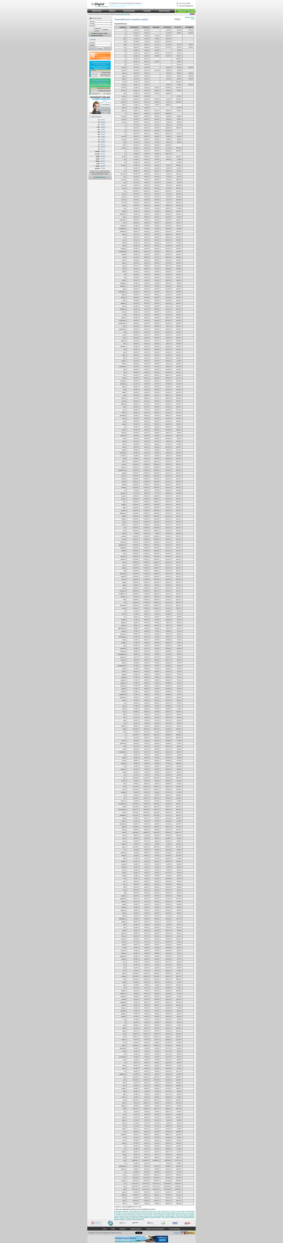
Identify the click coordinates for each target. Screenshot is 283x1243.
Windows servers (175, 1217)
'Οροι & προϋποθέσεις (174, 1228)
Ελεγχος (100, 48)
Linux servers (166, 1217)
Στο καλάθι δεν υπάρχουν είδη (186, 10)
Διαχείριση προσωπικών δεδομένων (155, 1228)
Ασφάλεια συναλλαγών (136, 1228)
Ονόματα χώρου (97, 11)
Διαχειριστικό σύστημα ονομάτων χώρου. (141, 1216)
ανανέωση (125, 1211)
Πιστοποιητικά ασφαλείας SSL (135, 1219)
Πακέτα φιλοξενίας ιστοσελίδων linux (164, 1216)
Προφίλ (113, 1228)
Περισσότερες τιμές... (100, 177)
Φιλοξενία (112, 11)
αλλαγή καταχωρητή (135, 1211)
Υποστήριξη (147, 11)
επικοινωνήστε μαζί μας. (123, 14)
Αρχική (104, 1228)
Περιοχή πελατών (164, 11)
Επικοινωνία (123, 1228)
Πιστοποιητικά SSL (129, 11)
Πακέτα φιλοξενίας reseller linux (129, 1217)
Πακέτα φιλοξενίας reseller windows (150, 1217)
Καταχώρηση (118, 1211)
